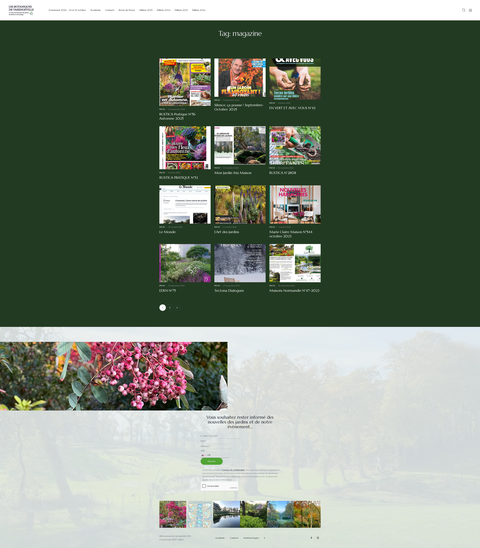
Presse (162, 109)
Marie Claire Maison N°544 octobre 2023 (290, 234)
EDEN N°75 (167, 290)
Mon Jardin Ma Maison (233, 173)
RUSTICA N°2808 (282, 173)
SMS (203, 450)
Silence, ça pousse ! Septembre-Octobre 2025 (239, 107)
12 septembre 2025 (231, 100)
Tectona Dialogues (229, 290)
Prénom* (205, 446)
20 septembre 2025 (176, 109)
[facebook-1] (311, 538)
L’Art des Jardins (226, 232)
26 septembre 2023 (286, 285)
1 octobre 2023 (284, 227)
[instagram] (318, 538)
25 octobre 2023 (175, 227)
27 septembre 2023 (176, 285)
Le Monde (167, 232)
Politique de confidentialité (233, 470)
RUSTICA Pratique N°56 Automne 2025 (177, 116)
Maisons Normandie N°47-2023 (294, 290)
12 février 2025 (284, 103)
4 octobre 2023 (229, 227)
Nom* (203, 441)
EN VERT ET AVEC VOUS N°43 (292, 108)
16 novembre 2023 (230, 168)
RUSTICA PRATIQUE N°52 (178, 178)
